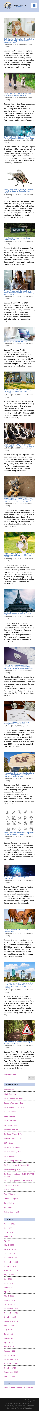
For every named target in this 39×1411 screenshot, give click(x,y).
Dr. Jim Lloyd (9, 1156)
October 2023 (10, 1368)
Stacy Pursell (9, 1090)
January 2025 (9, 1304)
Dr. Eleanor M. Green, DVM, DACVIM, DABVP (19, 1175)
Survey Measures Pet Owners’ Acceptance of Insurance (16, 723)
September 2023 (11, 1372)
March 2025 (9, 1296)
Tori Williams (9, 1194)
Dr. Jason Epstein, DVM (14, 1161)
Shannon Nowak (11, 1130)
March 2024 (9, 1347)
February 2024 (10, 1351)
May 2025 (8, 1287)
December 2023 (11, 1359)
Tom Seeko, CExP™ (12, 1185)
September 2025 (11, 1271)
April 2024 (8, 1343)
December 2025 (11, 1258)
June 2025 (8, 1283)
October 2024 (10, 1317)
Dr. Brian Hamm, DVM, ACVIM (16, 1165)
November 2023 (11, 1364)
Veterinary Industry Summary (16, 341)
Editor (8, 44)
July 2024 (8, 1330)
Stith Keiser (9, 1143)
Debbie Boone (10, 1112)
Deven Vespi (9, 1190)
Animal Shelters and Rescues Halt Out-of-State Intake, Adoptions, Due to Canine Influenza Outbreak (19, 499)
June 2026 (8, 1232)
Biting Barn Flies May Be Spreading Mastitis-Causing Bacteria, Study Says (18, 191)
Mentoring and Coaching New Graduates (16, 877)
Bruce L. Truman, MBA (13, 1103)
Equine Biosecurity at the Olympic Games (18, 614)
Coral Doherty (10, 1121)
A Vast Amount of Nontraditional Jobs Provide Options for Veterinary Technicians (19, 292)
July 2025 (8, 1279)
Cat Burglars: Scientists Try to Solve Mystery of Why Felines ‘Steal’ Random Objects (19, 40)
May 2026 (8, 1237)
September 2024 (11, 1321)
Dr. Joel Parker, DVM (12, 1152)
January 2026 (9, 1254)
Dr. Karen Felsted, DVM (13, 1099)
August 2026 (9, 1224)
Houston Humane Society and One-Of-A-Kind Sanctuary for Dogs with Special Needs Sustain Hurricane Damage (19, 985)
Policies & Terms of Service (19, 1408)
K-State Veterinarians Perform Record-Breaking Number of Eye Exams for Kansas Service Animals (18, 666)
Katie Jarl (8, 1207)
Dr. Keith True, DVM (12, 1147)
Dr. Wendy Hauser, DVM (14, 1107)
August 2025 (9, 1275)
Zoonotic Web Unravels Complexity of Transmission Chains (19, 833)
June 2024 (8, 1334)
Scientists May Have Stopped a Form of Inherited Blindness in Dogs (19, 137)
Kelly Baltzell (9, 1116)
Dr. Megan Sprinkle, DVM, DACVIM (18, 1181)
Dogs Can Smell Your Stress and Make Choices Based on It (17, 94)
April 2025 (8, 1292)
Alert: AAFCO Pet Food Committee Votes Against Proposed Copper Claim (18, 555)
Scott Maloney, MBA (12, 1170)
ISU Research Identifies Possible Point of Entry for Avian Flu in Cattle (19, 445)
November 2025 (11, 1262)
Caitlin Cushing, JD (12, 1212)
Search (31, 1078)
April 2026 (8, 1241)
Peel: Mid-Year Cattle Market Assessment (16, 930)
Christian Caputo (11, 1199)
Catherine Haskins (11, 1125)
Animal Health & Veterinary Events (18, 1387)
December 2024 (11, 1309)
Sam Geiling (9, 1203)
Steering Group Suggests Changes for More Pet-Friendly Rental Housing (18, 391)
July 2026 (8, 1228)
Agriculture (26, 726)
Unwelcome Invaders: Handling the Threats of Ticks (18, 1042)
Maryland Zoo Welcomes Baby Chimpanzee (17, 239)
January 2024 (9, 1355)
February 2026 (10, 1249)
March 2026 (9, 1245)
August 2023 (9, 1376)
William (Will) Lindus (12, 1139)
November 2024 (11, 1313)
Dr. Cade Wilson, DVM (13, 1134)
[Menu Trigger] (34, 5)
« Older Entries (10, 1075)
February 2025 (10, 1300)
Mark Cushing (10, 1094)
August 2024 (9, 1326)
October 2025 (10, 1266)
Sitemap (30, 1406)
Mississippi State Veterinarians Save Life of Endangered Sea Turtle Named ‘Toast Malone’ (19, 774)
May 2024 (8, 1338)
